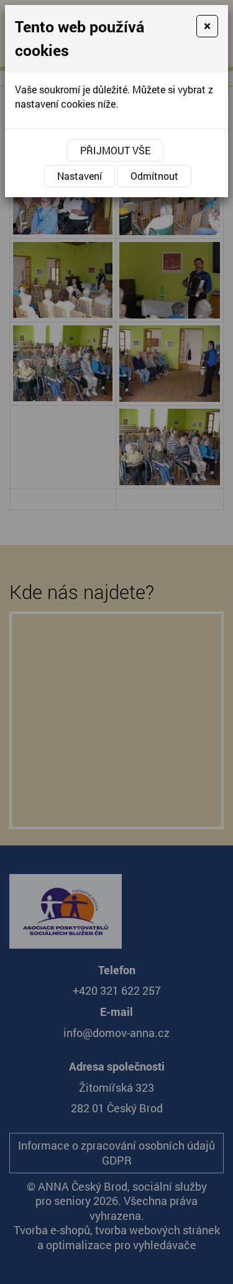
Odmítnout (154, 175)
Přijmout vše (115, 150)
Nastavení (79, 175)
